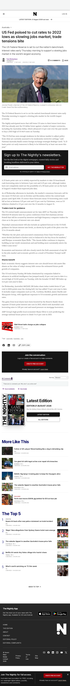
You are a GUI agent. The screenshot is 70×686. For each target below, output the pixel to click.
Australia (5, 27)
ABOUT (5, 632)
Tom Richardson (12, 59)
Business (17, 327)
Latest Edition (43, 414)
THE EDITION (8, 628)
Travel (8, 555)
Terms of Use (28, 657)
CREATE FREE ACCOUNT (35, 364)
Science (16, 476)
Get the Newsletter (56, 167)
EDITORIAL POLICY (10, 639)
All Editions (43, 420)
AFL (15, 451)
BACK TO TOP (34, 587)
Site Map (36, 657)
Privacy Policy (46, 171)
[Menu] (4, 13)
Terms (38, 171)
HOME (5, 625)
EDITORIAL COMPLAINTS (12, 643)
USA (22, 338)
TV (6, 568)
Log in (64, 14)
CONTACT (6, 636)
